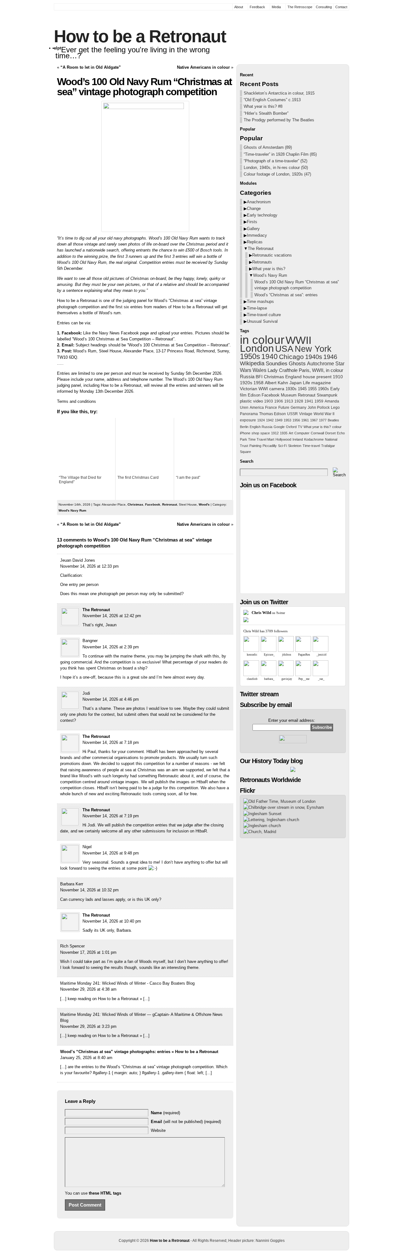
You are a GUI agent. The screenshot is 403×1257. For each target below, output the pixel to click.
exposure (248, 420)
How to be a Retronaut (140, 36)
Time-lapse (257, 308)
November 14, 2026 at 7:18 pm (110, 742)
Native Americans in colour (203, 67)
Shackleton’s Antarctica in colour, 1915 (279, 93)
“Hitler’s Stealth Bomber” (266, 113)
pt (59, 48)
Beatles (333, 420)
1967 (314, 420)
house (309, 376)
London (257, 348)
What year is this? (268, 268)
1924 (261, 420)
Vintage (305, 414)
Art (291, 433)
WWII (298, 340)
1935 (283, 433)
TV (300, 427)
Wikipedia (252, 363)
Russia (247, 376)
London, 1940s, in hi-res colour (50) (276, 167)
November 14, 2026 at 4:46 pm (110, 699)
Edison (254, 395)
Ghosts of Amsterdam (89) (268, 147)
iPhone (245, 433)
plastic (246, 401)
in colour (262, 339)
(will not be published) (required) (186, 1121)
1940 (269, 357)
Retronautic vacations (272, 255)
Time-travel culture (264, 314)
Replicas (255, 242)
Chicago (291, 356)
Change (254, 208)
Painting (255, 446)
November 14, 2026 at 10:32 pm (89, 890)
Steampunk (327, 395)
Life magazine (317, 382)
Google (279, 427)
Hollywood (283, 439)
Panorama (249, 414)
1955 (312, 388)
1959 (319, 401)
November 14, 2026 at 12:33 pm (89, 566)
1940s (313, 356)
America (257, 407)
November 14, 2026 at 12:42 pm (111, 615)
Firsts (252, 221)
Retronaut (169, 504)
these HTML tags (105, 1193)
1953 (287, 420)
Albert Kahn (276, 382)
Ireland (297, 439)
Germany (298, 407)
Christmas (135, 504)
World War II (324, 414)
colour (337, 427)
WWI (263, 388)
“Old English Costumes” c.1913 (272, 99)
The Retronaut (96, 609)
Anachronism (259, 202)
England (293, 376)
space (265, 433)
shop (255, 433)
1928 (298, 401)
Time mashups (260, 301)
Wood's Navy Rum (72, 510)
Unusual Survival (262, 321)
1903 (268, 401)
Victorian (248, 388)
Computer (301, 433)
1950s (250, 356)
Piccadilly (270, 446)
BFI (259, 376)
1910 (338, 376)
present (324, 376)
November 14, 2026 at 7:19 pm (110, 816)
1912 (275, 433)
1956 (296, 420)
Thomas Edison (272, 414)
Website (158, 1130)
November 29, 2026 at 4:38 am (88, 989)
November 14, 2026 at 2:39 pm (110, 647)
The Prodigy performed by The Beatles (279, 120)
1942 (270, 420)
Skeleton (294, 446)
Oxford (291, 427)
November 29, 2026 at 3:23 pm (88, 1026)
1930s (291, 388)
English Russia (261, 427)
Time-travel (311, 446)
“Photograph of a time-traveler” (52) (275, 161)
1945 (302, 388)
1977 (322, 420)
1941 (308, 401)
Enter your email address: (291, 720)
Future (283, 407)
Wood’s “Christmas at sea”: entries (286, 295)
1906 (278, 401)
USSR (292, 414)
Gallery (253, 228)
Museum (289, 395)
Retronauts (262, 262)
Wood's (204, 504)
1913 (288, 401)
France (271, 407)
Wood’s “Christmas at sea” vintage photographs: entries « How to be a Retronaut (139, 1051)
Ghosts (297, 364)
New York (313, 349)
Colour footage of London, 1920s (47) (277, 174)
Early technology (262, 215)
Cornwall (317, 433)
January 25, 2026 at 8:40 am (86, 1057)
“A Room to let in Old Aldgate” (90, 67)
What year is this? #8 (263, 106)
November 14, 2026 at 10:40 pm (111, 921)
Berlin (244, 427)
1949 (278, 420)
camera (276, 388)
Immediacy (257, 235)
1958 (258, 382)
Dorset (330, 433)
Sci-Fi (282, 446)
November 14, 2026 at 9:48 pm (110, 853)
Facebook (152, 504)
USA (284, 349)
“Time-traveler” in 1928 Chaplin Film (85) (280, 154)
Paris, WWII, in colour (321, 370)
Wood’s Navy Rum (270, 275)
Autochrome (320, 363)
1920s (246, 382)
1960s (323, 388)
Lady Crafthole (283, 370)
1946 (330, 356)
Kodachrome (314, 439)
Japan (295, 382)
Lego (335, 407)
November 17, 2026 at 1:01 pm (88, 952)
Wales (259, 370)
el (55, 48)
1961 (305, 420)
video (258, 401)
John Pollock (319, 407)
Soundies (276, 363)
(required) (165, 1112)
